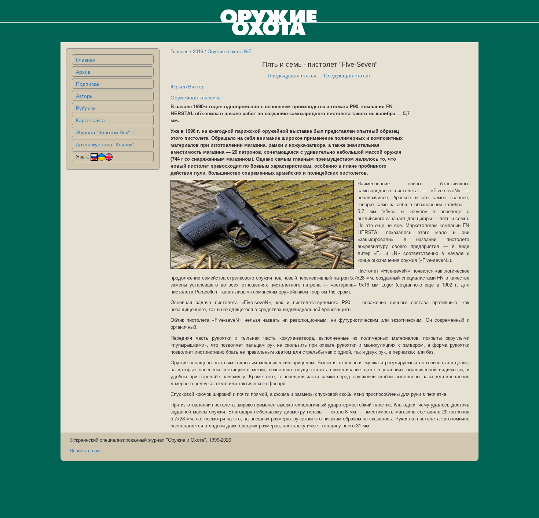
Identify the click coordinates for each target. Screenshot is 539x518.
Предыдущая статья (292, 75)
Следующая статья (347, 75)
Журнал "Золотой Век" (103, 132)
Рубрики (86, 108)
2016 (198, 51)
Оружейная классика (195, 97)
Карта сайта (90, 120)
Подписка (87, 83)
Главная (86, 59)
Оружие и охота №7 (230, 51)
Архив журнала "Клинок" (105, 144)
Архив (83, 71)
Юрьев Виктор (187, 86)
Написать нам (85, 450)
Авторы (85, 95)
